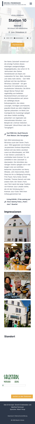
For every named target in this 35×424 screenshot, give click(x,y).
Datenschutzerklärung (21, 416)
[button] (17, 228)
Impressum (11, 416)
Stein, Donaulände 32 (19, 32)
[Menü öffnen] (31, 3)
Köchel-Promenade (17, 15)
